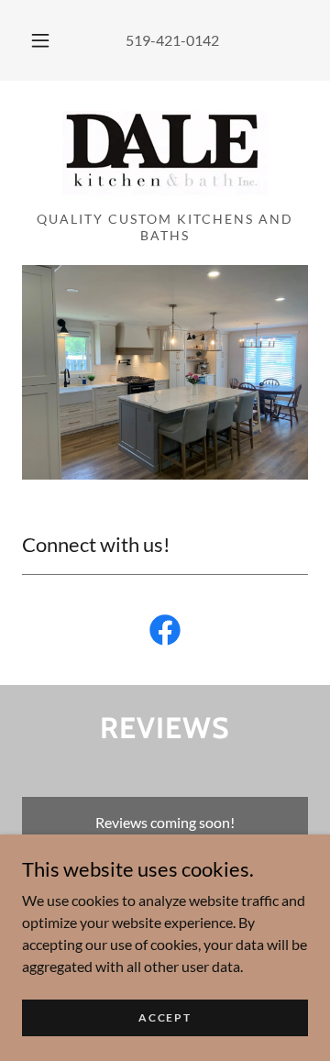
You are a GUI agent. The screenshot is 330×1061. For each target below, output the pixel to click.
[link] (165, 153)
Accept (164, 1017)
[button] (40, 40)
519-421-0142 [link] (172, 40)
